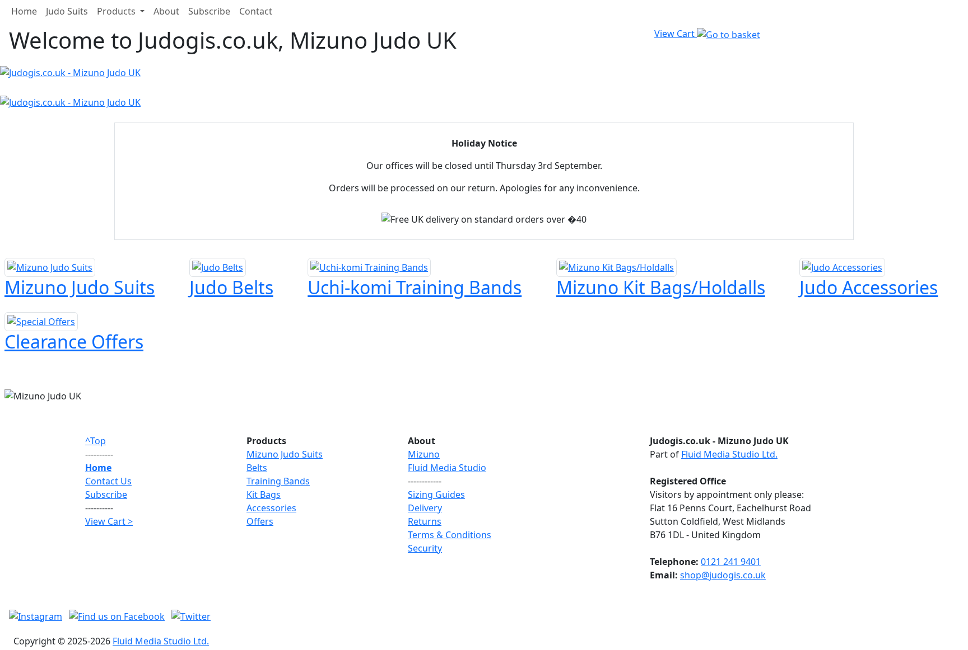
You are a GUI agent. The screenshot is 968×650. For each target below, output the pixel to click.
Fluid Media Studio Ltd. (729, 454)
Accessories (271, 508)
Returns (424, 521)
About (166, 11)
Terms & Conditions (449, 535)
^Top (95, 441)
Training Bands (278, 481)
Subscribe (209, 11)
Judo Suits (67, 11)
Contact (255, 11)
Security (425, 548)
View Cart (675, 33)
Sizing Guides (436, 494)
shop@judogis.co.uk (723, 575)
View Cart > (109, 521)
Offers (259, 521)
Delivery (425, 508)
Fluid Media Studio (447, 467)
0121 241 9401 (731, 561)
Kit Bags (263, 494)
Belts (256, 467)
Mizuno (424, 454)
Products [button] (117, 11)
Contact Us (108, 481)
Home (24, 11)
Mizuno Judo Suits (284, 454)
